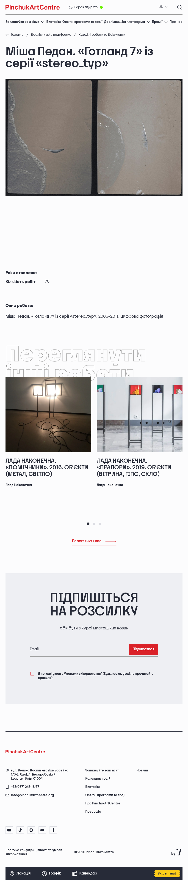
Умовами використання (82, 674)
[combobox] (163, 7)
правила (44, 678)
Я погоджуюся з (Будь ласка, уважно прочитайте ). (96, 676)
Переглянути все (87, 541)
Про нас (176, 22)
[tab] (88, 523)
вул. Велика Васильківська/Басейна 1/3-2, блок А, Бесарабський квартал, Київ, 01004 (39, 774)
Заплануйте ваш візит (22, 22)
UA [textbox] (161, 7)
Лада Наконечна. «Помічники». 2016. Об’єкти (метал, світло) (47, 467)
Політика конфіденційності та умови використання (34, 852)
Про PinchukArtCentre (102, 803)
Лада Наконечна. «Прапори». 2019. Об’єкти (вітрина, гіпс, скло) (134, 467)
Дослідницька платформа (124, 22)
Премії (157, 22)
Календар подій (97, 779)
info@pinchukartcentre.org (32, 795)
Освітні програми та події (82, 22)
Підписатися (144, 649)
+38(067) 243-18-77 (25, 787)
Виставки (53, 22)
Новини (142, 770)
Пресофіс (93, 812)
